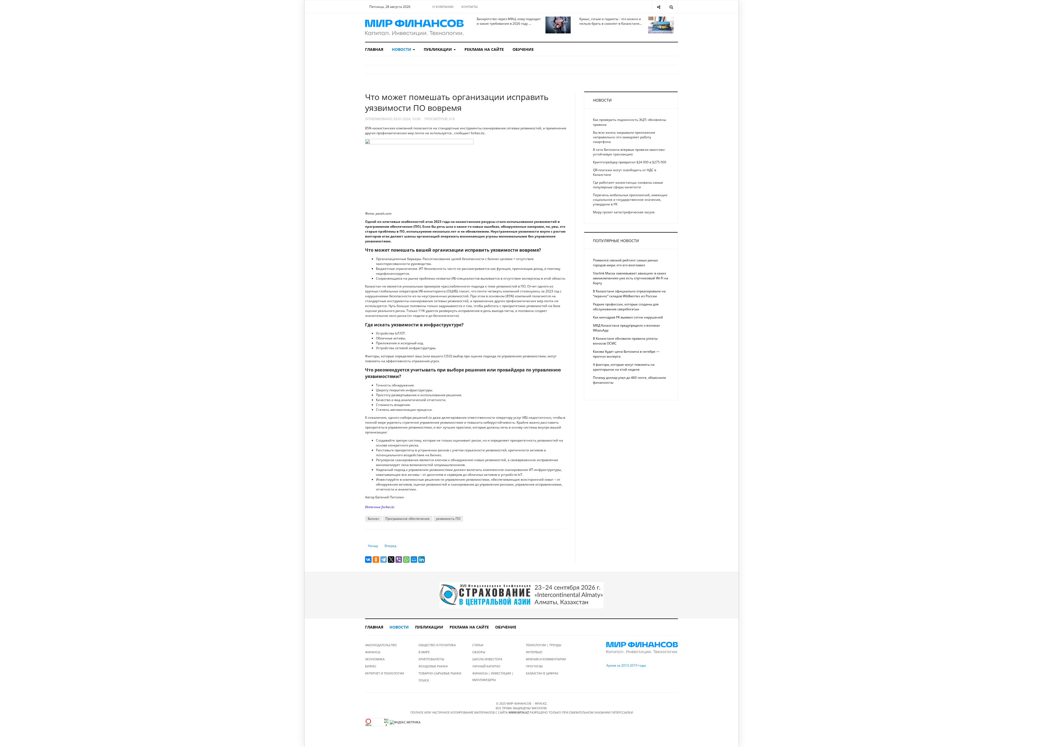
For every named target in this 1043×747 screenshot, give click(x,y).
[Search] (671, 6)
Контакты (469, 7)
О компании (442, 7)
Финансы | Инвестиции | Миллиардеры (492, 676)
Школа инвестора (487, 659)
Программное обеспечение (407, 518)
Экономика (375, 659)
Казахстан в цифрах (542, 673)
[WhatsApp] (406, 559)
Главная (374, 49)
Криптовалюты (431, 659)
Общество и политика (437, 645)
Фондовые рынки (433, 666)
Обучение (523, 49)
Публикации (438, 49)
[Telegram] (383, 559)
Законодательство (381, 645)
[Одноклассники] (376, 559)
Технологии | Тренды (543, 645)
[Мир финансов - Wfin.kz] (414, 28)
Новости (402, 49)
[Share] (658, 6)
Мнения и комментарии (546, 659)
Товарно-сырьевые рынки (440, 673)
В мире (424, 652)
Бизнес (373, 518)
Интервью (534, 652)
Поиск (424, 680)
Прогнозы (534, 666)
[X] (391, 559)
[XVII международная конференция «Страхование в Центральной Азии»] (521, 595)
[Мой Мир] (414, 559)
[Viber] (398, 559)
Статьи (477, 645)
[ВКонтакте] (368, 559)
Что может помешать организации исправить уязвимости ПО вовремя (457, 102)
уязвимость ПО (448, 518)
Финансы (372, 652)
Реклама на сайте (484, 49)
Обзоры (478, 652)
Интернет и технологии (384, 673)
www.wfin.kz (518, 712)
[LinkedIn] (421, 559)
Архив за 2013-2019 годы (626, 665)
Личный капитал (486, 666)
